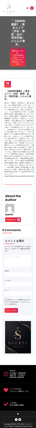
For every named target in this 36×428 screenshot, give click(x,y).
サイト (7, 290)
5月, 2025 (7, 84)
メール (8, 280)
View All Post (11, 220)
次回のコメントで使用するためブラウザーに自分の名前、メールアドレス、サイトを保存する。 (18, 302)
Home (16, 51)
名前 (7, 271)
